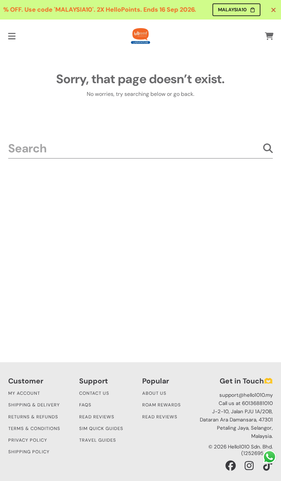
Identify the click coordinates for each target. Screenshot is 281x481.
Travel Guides (97, 440)
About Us (154, 393)
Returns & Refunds (33, 417)
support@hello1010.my (246, 395)
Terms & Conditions (34, 428)
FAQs (85, 405)
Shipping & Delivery (34, 405)
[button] (12, 35)
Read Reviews (96, 417)
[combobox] (140, 148)
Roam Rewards (161, 405)
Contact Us (94, 393)
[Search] (268, 148)
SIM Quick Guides (101, 428)
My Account (24, 393)
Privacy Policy (27, 440)
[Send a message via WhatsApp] (269, 457)
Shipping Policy (29, 452)
